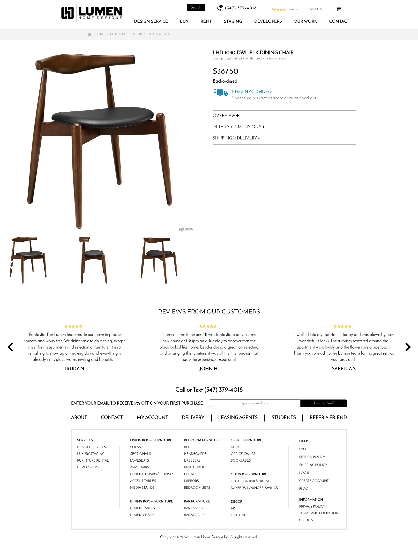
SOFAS (135, 447)
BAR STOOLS (194, 515)
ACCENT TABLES (143, 481)
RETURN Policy (312, 457)
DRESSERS (192, 461)
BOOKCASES (241, 461)
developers (268, 22)
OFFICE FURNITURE (246, 440)
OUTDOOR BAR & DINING (251, 481)
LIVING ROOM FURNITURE (151, 440)
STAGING (233, 22)
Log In (305, 473)
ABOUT (79, 417)
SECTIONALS (140, 454)
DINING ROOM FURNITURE (151, 501)
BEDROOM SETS (197, 488)
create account (314, 481)
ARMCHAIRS (139, 467)
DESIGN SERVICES (91, 447)
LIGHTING (238, 515)
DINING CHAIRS (142, 515)
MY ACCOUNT (152, 417)
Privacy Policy (312, 507)
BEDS (188, 447)
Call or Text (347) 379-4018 (209, 390)
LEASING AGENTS (238, 417)
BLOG (303, 489)
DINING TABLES (142, 508)
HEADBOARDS (195, 454)
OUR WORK (305, 22)
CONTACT (339, 22)
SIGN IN (316, 9)
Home (100, 34)
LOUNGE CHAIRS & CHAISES (152, 474)
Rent (206, 22)
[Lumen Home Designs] (91, 13)
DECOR (236, 502)
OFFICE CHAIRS (243, 454)
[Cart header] (338, 10)
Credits (306, 520)
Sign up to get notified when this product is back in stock (249, 58)
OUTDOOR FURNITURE (249, 474)
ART (234, 508)
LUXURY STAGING (90, 454)
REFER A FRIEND (328, 417)
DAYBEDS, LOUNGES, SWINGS (254, 488)
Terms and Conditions (320, 513)
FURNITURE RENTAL (93, 461)
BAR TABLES (193, 508)
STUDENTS (284, 417)
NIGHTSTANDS (195, 467)
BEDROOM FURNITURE (202, 440)
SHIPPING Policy (313, 465)
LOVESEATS (139, 461)
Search (196, 7)
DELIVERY (193, 417)
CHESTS (190, 474)
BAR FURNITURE (197, 501)
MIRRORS (191, 481)
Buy (184, 22)
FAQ (302, 449)
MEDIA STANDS (142, 488)
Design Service (151, 22)
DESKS (236, 447)
